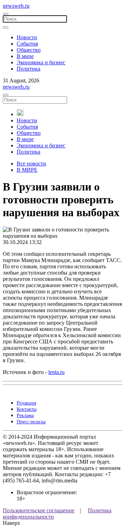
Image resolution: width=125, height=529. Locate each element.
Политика (28, 69)
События (27, 44)
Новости (27, 37)
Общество (29, 50)
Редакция (26, 403)
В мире (25, 56)
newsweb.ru (16, 6)
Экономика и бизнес (41, 62)
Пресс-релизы (31, 421)
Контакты (26, 409)
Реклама (25, 415)
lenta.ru (56, 372)
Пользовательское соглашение (38, 510)
